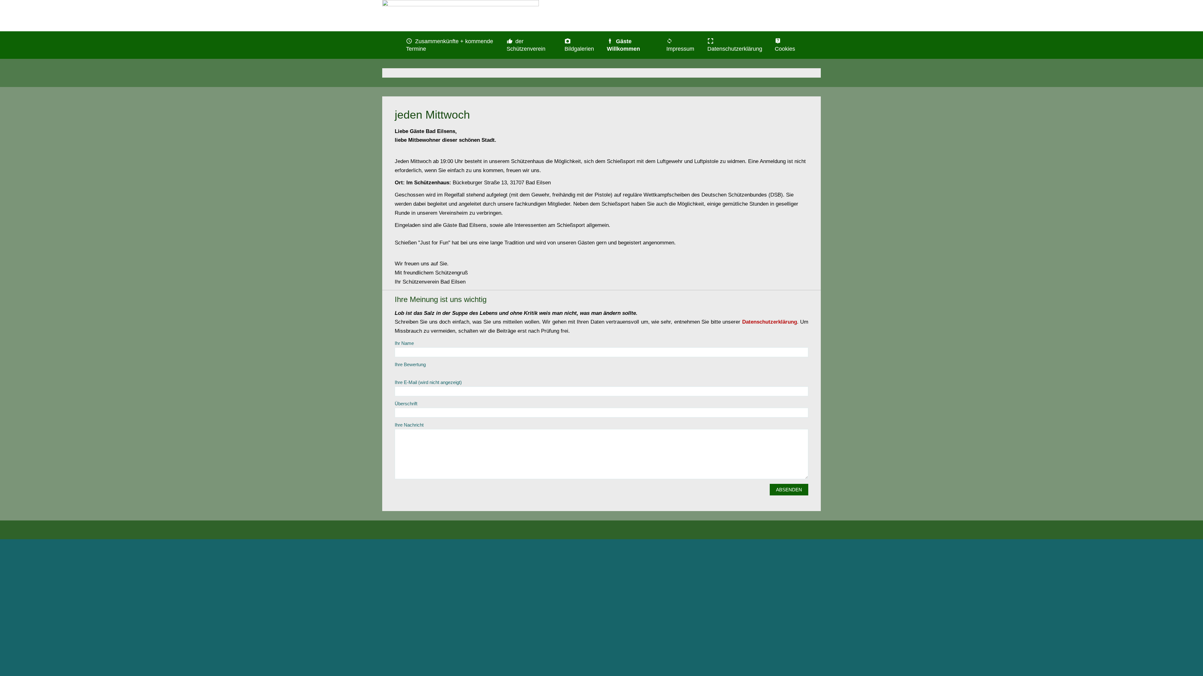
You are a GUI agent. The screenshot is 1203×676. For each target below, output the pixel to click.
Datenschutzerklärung (769, 322)
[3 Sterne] (410, 372)
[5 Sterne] (423, 372)
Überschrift (406, 403)
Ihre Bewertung (410, 364)
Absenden (789, 489)
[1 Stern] (398, 372)
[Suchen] (812, 41)
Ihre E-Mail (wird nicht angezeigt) (428, 382)
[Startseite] (391, 41)
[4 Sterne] (417, 372)
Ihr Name (404, 343)
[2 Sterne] (404, 372)
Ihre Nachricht (409, 425)
